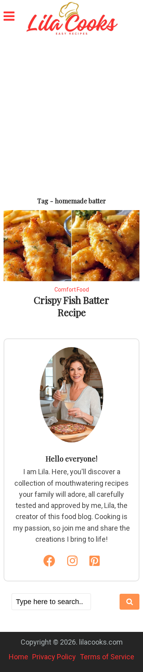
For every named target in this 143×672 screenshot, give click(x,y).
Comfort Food (71, 289)
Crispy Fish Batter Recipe (71, 306)
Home (18, 657)
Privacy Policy (54, 657)
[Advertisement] (71, 111)
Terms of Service (107, 657)
